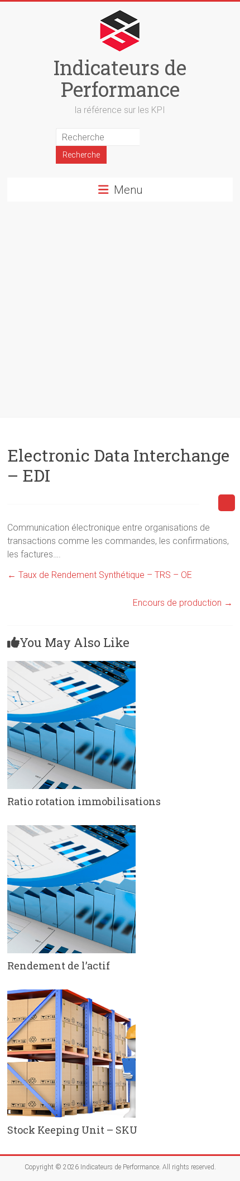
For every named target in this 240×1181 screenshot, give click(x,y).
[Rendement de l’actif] (71, 830)
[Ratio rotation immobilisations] (71, 666)
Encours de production (183, 602)
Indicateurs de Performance (120, 78)
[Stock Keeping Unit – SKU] (71, 994)
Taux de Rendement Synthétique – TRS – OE (99, 575)
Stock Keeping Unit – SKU (72, 1129)
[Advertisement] (120, 309)
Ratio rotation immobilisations (84, 801)
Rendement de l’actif (58, 965)
